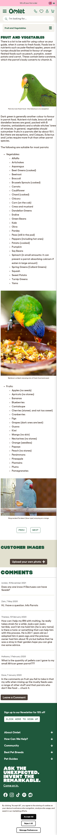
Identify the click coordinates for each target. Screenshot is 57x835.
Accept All (28, 817)
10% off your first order (28, 3)
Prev (22, 530)
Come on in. (11, 785)
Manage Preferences (29, 830)
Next (35, 530)
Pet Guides (11, 758)
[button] (28, 758)
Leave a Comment (14, 697)
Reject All (28, 823)
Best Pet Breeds (14, 752)
